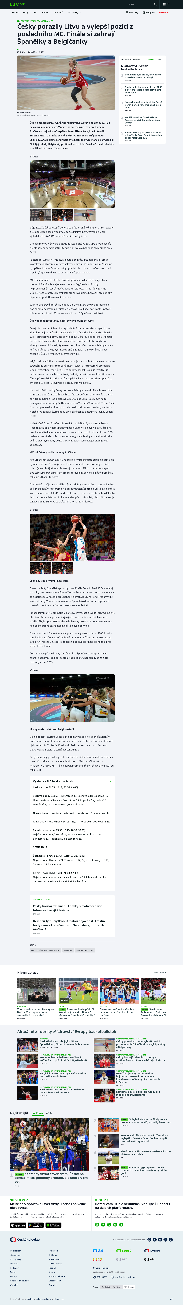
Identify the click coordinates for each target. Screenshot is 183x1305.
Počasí (13, 1272)
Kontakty (53, 1285)
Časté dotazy (55, 1280)
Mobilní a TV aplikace (19, 1280)
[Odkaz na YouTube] (115, 1224)
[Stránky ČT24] (98, 1251)
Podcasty (14, 1267)
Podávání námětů (57, 1276)
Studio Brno (54, 1259)
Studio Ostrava (55, 1263)
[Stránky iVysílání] (152, 1251)
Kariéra (52, 1272)
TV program (15, 1250)
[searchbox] (140, 4)
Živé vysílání (15, 1255)
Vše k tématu (160, 972)
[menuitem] (15, 12)
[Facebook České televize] (155, 1239)
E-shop (13, 1276)
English (30, 1299)
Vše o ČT (14, 1285)
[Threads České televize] (171, 1239)
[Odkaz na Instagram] (97, 1224)
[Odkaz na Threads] (121, 1224)
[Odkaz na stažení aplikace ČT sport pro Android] (36, 1225)
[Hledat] (155, 4)
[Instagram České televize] (149, 1239)
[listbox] (117, 1287)
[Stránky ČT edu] (149, 1260)
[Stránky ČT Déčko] (97, 1260)
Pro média (53, 1250)
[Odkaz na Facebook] (103, 1224)
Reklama (53, 1255)
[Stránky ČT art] (121, 1260)
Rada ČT (52, 1267)
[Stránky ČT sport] (123, 1251)
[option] (106, 1287)
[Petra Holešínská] (66, 83)
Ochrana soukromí (43, 1299)
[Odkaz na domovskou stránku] (21, 4)
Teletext (14, 1263)
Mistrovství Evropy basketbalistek (35, 21)
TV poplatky (15, 1259)
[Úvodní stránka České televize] (25, 1239)
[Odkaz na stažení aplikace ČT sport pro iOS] (18, 1225)
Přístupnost (59, 1299)
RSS (171, 1299)
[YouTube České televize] (160, 1239)
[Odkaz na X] (109, 1224)
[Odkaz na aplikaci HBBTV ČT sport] (53, 1225)
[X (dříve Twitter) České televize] (165, 1239)
